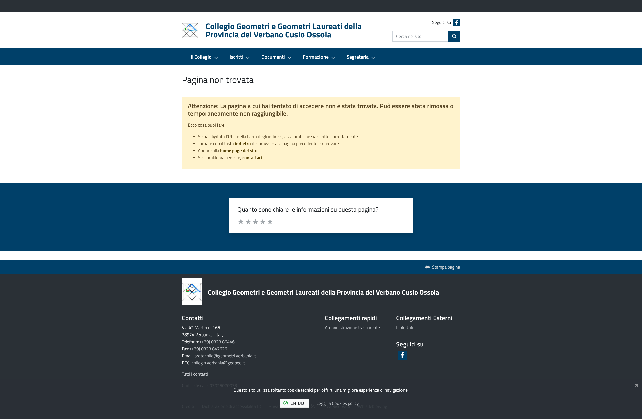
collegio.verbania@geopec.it (218, 362)
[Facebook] (402, 355)
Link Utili (404, 327)
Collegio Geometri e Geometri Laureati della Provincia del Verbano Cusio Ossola (323, 292)
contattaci (252, 157)
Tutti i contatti (195, 374)
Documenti (273, 57)
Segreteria (358, 57)
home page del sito (239, 150)
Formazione (316, 57)
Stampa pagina (446, 267)
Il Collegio (201, 57)
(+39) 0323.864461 (218, 341)
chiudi (298, 403)
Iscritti (236, 57)
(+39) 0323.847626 (208, 348)
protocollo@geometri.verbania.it (225, 355)
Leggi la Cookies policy (337, 403)
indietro (243, 143)
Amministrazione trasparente (352, 327)
